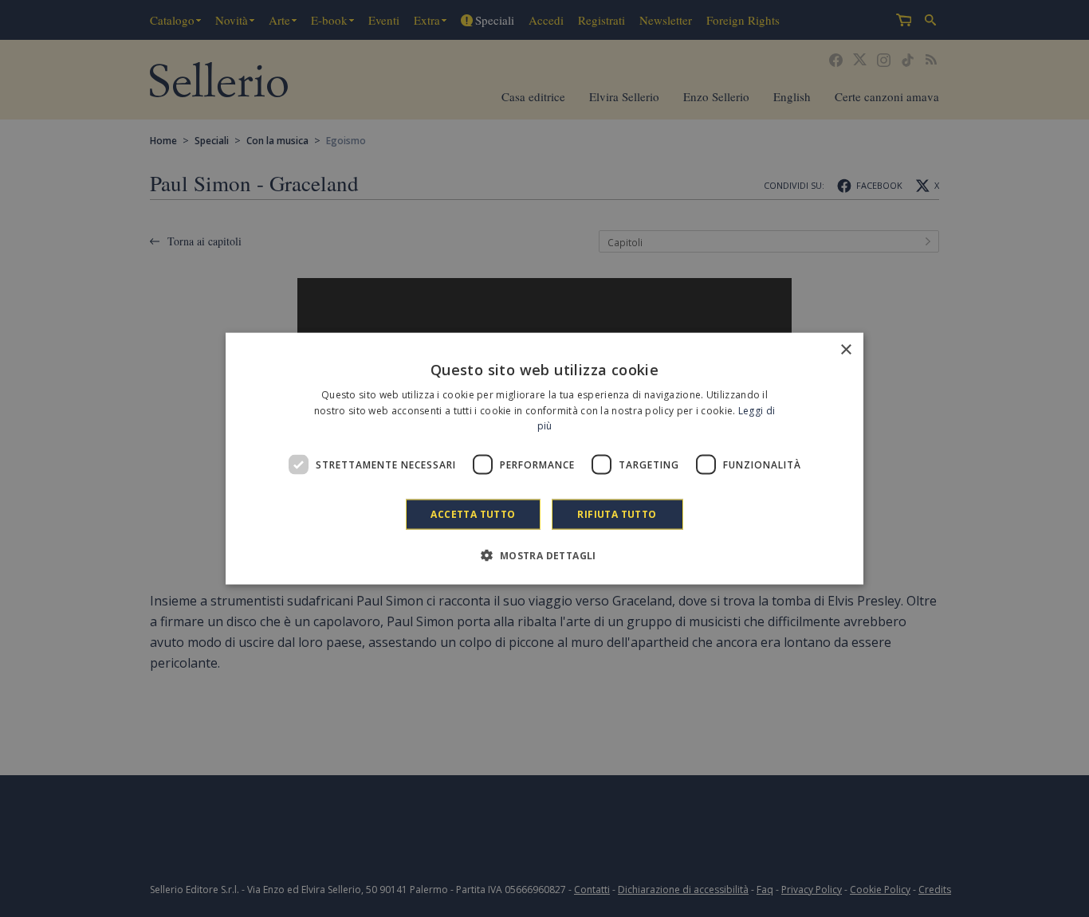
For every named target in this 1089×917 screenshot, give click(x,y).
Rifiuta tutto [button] (616, 514)
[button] (544, 555)
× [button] (845, 349)
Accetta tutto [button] (472, 514)
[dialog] (544, 458)
